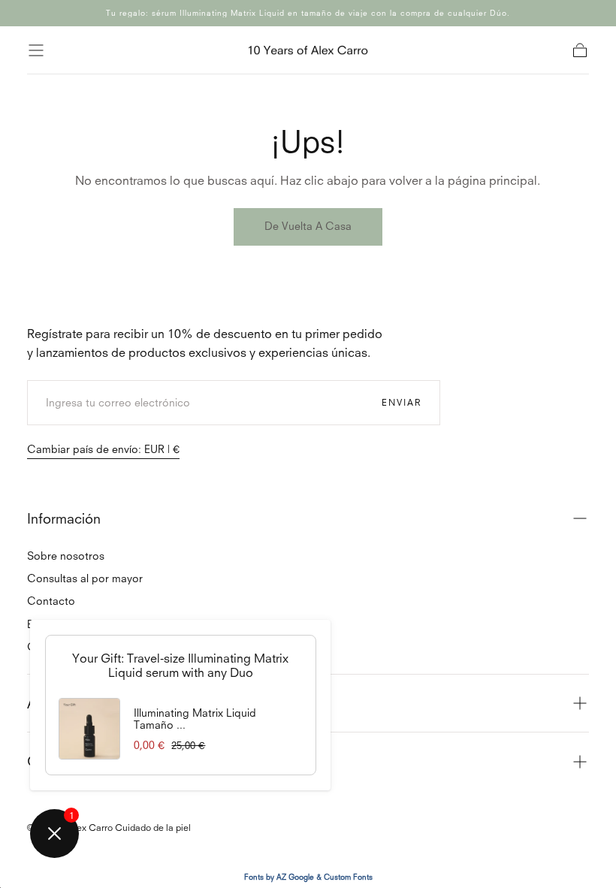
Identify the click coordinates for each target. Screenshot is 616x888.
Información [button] (64, 518)
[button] (36, 50)
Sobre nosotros (65, 555)
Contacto (51, 600)
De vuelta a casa (308, 225)
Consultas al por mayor (85, 578)
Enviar (401, 402)
